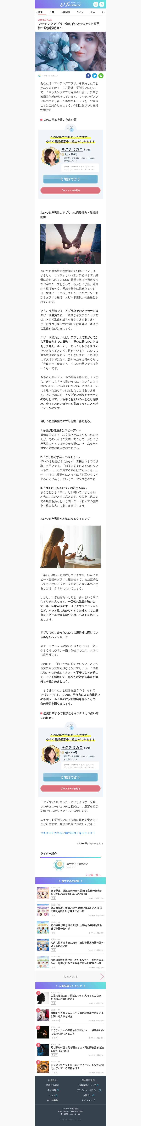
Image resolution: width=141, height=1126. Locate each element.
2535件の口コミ (71, 161)
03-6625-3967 (77, 1111)
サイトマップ (88, 1100)
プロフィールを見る (70, 190)
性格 (92, 12)
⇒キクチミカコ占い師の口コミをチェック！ (67, 833)
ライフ (80, 12)
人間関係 (65, 12)
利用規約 (52, 1079)
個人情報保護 (88, 1079)
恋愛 (40, 12)
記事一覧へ (95, 874)
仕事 (52, 12)
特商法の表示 (52, 1084)
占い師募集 (52, 1100)
